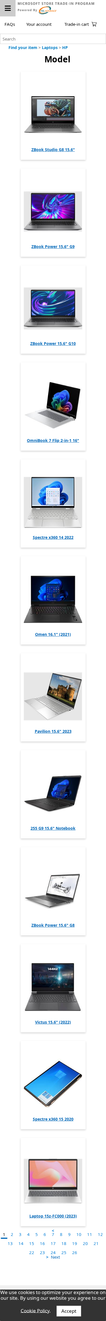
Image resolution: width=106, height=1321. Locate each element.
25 (63, 1252)
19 (74, 1243)
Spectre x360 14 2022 (53, 537)
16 (42, 1243)
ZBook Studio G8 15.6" (53, 149)
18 (63, 1243)
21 (96, 1243)
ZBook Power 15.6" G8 (53, 925)
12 (100, 1234)
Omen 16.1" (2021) (53, 634)
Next (55, 1257)
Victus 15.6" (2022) (53, 1022)
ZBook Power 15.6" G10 (53, 343)
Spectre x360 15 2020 (53, 1119)
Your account (38, 24)
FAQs (10, 24)
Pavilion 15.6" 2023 (53, 731)
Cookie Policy (35, 1310)
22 (31, 1252)
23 (42, 1252)
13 (10, 1243)
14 (20, 1243)
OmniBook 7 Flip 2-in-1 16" (53, 440)
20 (85, 1243)
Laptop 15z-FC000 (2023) (53, 1216)
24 (53, 1252)
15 (31, 1243)
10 (78, 1234)
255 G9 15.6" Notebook (53, 828)
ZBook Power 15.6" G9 (53, 246)
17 (53, 1243)
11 (89, 1234)
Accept (68, 1311)
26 (74, 1252)
